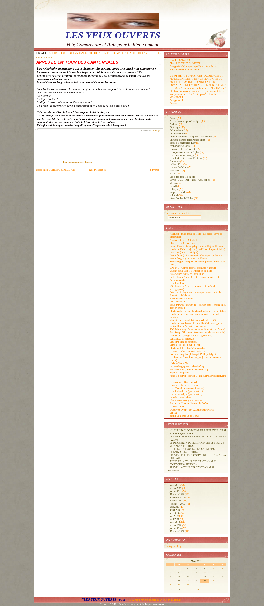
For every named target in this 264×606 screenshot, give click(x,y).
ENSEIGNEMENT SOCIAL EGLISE (92, 53)
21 (170, 580)
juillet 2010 (175, 509)
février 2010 (176, 525)
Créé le (173, 60)
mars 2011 (175, 485)
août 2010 (175, 506)
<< (171, 589)
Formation (175, 161)
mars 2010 (175, 522)
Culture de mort (177, 133)
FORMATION (119, 53)
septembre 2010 (178, 503)
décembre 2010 (177, 494)
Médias (173, 182)
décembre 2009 (177, 531)
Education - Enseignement (182, 149)
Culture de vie (176, 130)
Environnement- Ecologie (182, 155)
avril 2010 (175, 519)
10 (196, 572)
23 (187, 580)
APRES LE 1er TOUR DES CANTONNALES (77, 62)
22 (179, 580)
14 (170, 576)
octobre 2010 (176, 500)
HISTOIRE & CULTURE (59, 53)
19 (213, 576)
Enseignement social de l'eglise (184, 152)
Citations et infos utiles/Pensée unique (188, 139)
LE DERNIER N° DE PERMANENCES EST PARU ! (197, 442)
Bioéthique (175, 127)
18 (205, 576)
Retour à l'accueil (97, 169)
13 (222, 572)
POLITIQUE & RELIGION (183, 464)
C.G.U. (113, 604)
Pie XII (173, 186)
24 (196, 580)
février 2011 (176, 488)
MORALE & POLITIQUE (183, 445)
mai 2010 (174, 516)
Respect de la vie (178, 192)
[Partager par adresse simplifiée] (96, 162)
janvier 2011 (176, 491)
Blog (172, 63)
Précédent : (55, 169)
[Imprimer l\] (97, 162)
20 (222, 576)
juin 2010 (174, 513)
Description (176, 75)
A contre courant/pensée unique (185, 121)
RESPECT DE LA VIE (138, 53)
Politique (156, 130)
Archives (174, 124)
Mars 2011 (196, 561)
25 (205, 580)
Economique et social (180, 145)
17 (196, 576)
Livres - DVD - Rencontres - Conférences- (190, 179)
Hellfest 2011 (176, 164)
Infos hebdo (175, 170)
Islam (172, 173)
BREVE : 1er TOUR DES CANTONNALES (192, 467)
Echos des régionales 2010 (183, 142)
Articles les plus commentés (150, 604)
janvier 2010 (176, 528)
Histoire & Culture (179, 167)
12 (213, 572)
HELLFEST (157, 53)
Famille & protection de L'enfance (186, 158)
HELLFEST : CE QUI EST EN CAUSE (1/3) (192, 449)
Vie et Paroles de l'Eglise (181, 198)
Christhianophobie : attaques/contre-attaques (191, 136)
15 (179, 576)
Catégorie (175, 66)
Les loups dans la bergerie (182, 176)
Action (173, 118)
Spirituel (174, 195)
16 (187, 576)
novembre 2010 (177, 497)
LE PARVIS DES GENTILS (184, 452)
